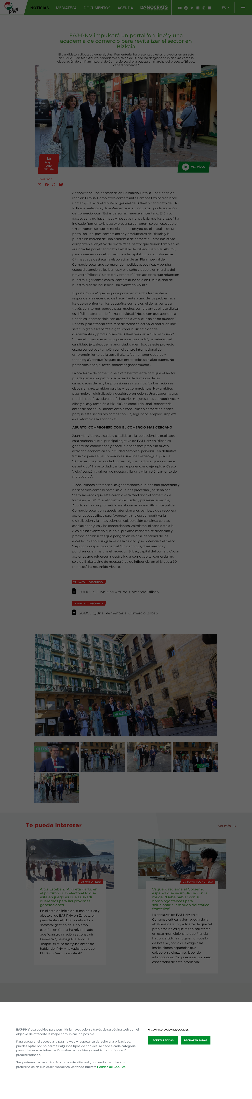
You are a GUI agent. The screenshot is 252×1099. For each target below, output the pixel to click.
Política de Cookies (111, 1067)
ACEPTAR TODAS (163, 1040)
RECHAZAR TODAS (195, 1040)
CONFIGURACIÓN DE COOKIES (169, 1029)
